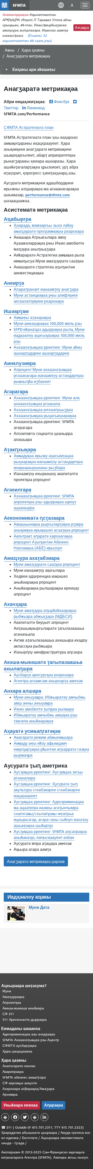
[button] (61, 5)
